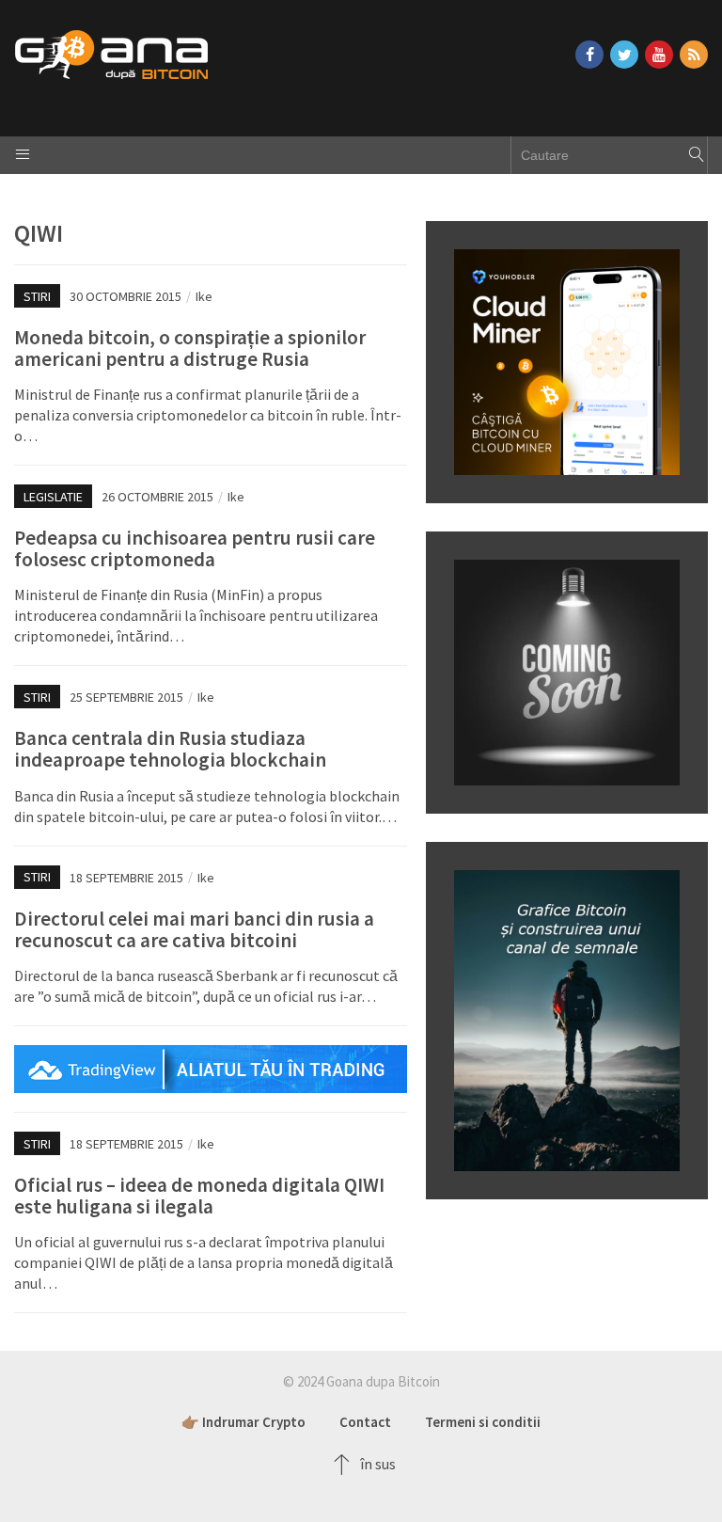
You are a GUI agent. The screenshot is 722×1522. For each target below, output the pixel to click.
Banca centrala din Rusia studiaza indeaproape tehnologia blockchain (170, 748)
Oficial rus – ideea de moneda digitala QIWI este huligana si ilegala (199, 1195)
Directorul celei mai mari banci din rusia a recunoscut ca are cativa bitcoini (194, 929)
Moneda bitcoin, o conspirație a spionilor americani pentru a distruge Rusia (190, 348)
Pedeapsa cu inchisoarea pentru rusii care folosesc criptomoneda (194, 548)
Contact (365, 1422)
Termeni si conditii (483, 1422)
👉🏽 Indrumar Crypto (243, 1422)
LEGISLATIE (53, 496)
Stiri (37, 296)
